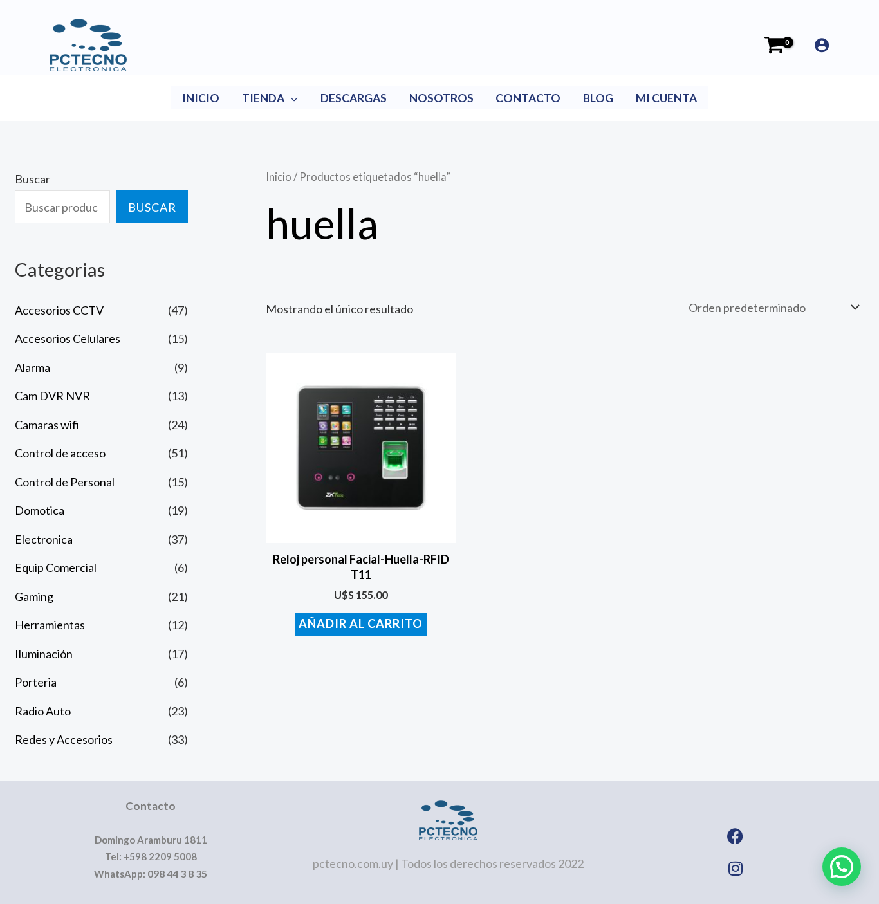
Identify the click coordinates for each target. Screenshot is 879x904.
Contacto (527, 98)
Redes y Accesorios (64, 739)
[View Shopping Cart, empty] (774, 45)
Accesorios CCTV (59, 310)
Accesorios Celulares (67, 338)
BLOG (598, 98)
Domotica (39, 510)
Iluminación (44, 654)
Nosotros (441, 98)
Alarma (32, 367)
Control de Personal (65, 482)
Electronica (44, 539)
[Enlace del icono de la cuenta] (821, 45)
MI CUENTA (666, 98)
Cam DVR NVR (52, 396)
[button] (841, 866)
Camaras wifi (47, 425)
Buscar (32, 179)
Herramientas (50, 625)
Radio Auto (43, 711)
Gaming (34, 596)
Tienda (263, 98)
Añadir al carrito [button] (361, 623)
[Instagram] (735, 869)
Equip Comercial (56, 567)
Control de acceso (60, 453)
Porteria (36, 682)
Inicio (200, 98)
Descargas (353, 98)
